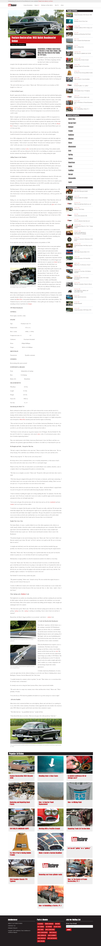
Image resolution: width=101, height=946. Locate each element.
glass (53, 204)
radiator (49, 617)
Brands (36, 5)
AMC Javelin (41, 938)
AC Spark (49, 926)
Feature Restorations (28, 5)
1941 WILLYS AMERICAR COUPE (82, 53)
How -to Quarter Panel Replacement (82, 40)
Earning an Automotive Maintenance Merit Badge (83, 239)
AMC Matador (52, 938)
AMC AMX (40, 929)
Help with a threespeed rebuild (81, 191)
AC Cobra (41, 926)
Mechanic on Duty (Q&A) (47, 5)
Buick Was (19, 299)
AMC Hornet (52, 935)
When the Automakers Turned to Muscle (83, 284)
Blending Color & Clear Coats (80, 21)
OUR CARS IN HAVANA (80, 297)
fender (55, 262)
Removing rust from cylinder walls (81, 97)
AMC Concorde (42, 932)
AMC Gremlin (42, 935)
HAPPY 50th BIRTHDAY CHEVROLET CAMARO (80, 233)
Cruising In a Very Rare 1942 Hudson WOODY (82, 271)
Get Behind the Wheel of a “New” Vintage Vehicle (83, 226)
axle (57, 651)
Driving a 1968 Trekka (79, 209)
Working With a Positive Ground (81, 60)
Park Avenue (49, 923)
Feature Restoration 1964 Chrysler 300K (83, 14)
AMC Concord (49, 929)
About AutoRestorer (15, 923)
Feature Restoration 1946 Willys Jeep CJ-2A (83, 246)
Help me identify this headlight (81, 197)
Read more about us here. (45, 1)
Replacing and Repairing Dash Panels (82, 34)
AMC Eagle (53, 932)
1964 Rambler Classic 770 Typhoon (82, 90)
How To (57, 5)
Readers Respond (78, 303)
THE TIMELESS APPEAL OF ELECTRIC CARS (81, 291)
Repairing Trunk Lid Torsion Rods (81, 66)
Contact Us (11, 925)
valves (27, 149)
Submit (69, 930)
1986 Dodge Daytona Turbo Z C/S (81, 252)
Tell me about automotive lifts (80, 215)
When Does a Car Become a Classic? (82, 264)
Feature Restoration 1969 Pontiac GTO (82, 310)
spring (16, 611)
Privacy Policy (12, 928)
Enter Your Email (71, 923)
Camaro (40, 923)
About (62, 5)
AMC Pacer (41, 941)
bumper (30, 304)
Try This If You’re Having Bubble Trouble (83, 72)
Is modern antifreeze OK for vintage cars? (83, 27)
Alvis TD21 (57, 926)
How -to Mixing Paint (79, 47)
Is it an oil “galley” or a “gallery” (81, 85)
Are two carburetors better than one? (82, 221)
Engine (57, 923)
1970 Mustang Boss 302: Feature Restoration (81, 278)
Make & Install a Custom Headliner (82, 79)
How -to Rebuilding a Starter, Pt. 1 (81, 109)
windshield (52, 502)
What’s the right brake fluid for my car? (82, 204)
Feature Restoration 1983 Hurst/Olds (82, 258)
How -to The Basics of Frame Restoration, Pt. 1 (83, 103)
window (12, 504)
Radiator (23, 594)
